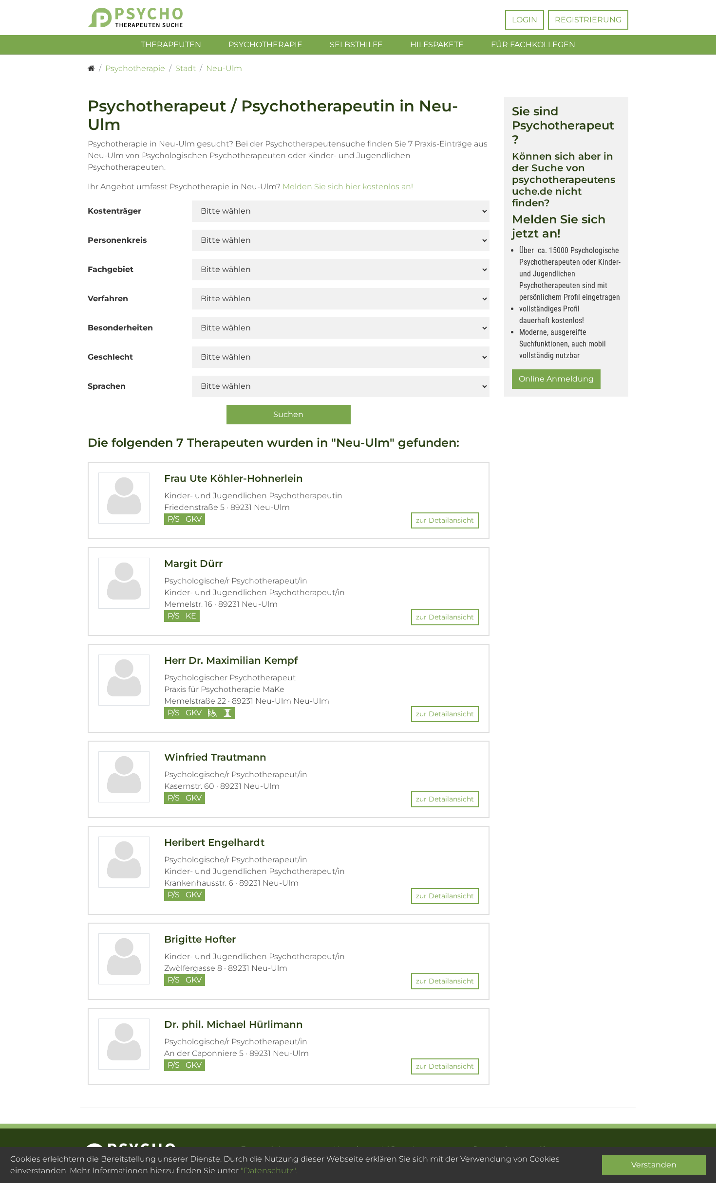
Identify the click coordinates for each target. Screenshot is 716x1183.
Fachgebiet (110, 269)
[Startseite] (91, 68)
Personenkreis (117, 240)
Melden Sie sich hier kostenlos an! (348, 186)
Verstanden (654, 1164)
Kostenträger (114, 211)
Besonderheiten (120, 327)
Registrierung (588, 19)
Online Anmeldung (556, 378)
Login (524, 19)
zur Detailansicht (445, 520)
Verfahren (108, 298)
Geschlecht (110, 357)
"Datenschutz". (269, 1170)
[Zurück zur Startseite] (150, 17)
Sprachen (107, 386)
